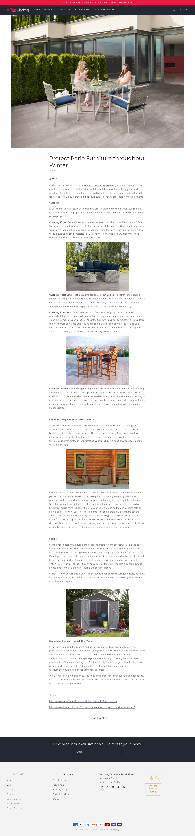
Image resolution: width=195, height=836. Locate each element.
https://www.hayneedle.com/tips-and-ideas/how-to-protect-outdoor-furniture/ (92, 707)
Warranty (57, 799)
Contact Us (12, 794)
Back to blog (99, 718)
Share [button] (54, 179)
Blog (9, 785)
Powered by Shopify (111, 830)
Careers (10, 789)
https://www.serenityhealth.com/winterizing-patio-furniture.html (83, 701)
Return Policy (59, 785)
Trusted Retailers (61, 794)
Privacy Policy (13, 803)
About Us (11, 780)
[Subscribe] (118, 752)
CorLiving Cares (14, 799)
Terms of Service (14, 808)
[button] (44, 10)
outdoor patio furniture (96, 185)
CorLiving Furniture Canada (92, 830)
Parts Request (59, 780)
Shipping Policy (60, 789)
